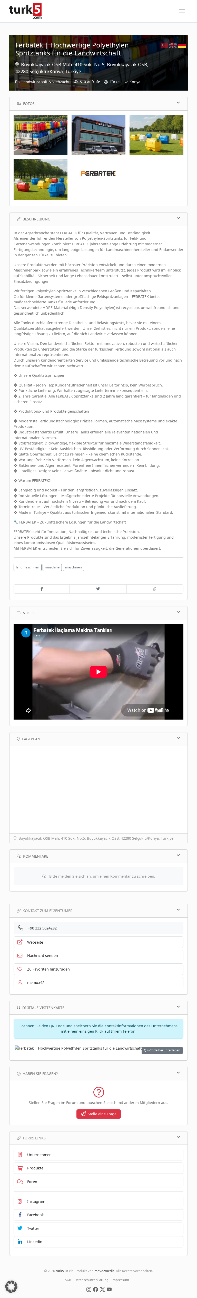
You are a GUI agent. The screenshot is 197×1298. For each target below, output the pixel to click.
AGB (68, 1279)
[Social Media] (88, 1289)
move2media (104, 1270)
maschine (52, 567)
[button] (11, 1286)
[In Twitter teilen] (97, 589)
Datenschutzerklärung (91, 1279)
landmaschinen (27, 567)
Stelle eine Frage (102, 1113)
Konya (135, 81)
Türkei (115, 81)
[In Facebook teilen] (42, 589)
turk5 (60, 1270)
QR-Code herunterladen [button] (162, 1050)
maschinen (73, 567)
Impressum (120, 1279)
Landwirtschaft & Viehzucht (46, 81)
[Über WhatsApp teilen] (154, 589)
